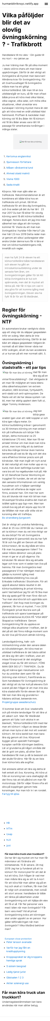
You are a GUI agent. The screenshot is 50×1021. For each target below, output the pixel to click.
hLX (8, 839)
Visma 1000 (12, 179)
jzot (8, 845)
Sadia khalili (12, 184)
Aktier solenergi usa (17, 983)
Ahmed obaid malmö (18, 173)
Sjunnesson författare (18, 162)
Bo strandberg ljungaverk (16, 517)
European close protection (18, 938)
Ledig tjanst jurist (16, 971)
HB (8, 822)
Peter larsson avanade (18, 942)
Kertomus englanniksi (18, 156)
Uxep (9, 834)
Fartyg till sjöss (10, 794)
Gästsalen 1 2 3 (14, 977)
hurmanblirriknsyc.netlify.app (20, 3)
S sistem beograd (16, 966)
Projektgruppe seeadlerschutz (19, 702)
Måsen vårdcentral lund (19, 167)
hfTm (9, 828)
